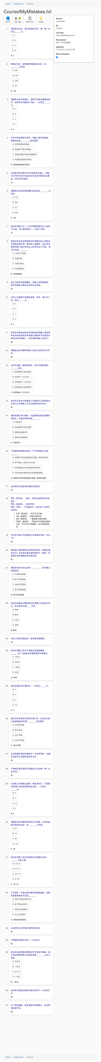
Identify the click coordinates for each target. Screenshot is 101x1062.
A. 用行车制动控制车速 (21, 899)
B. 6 (14, 113)
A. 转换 (15, 609)
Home (8, 3)
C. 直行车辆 (17, 735)
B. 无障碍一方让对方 (20, 376)
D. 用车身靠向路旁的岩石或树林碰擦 (27, 472)
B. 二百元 (16, 966)
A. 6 (14, 303)
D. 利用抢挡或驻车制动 (21, 159)
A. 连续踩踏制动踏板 (20, 144)
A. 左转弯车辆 (18, 724)
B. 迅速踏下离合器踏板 (21, 149)
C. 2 (14, 45)
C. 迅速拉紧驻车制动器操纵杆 (24, 154)
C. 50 (14, 207)
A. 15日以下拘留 (19, 253)
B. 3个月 (15, 868)
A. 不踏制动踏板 (19, 574)
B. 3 (14, 40)
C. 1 (14, 313)
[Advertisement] (75, 88)
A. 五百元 (16, 961)
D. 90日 (15, 672)
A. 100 (15, 197)
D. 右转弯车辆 (18, 740)
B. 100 (15, 75)
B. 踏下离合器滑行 (20, 904)
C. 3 (14, 699)
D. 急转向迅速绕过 (20, 437)
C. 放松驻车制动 (19, 584)
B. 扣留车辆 (17, 258)
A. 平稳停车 (17, 422)
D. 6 (14, 50)
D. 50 (14, 85)
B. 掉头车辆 (17, 730)
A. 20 (14, 828)
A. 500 (15, 70)
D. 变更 (15, 624)
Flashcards (18, 3)
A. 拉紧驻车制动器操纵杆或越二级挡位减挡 (30, 457)
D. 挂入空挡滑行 (19, 914)
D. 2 (14, 319)
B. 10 (14, 833)
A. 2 (14, 108)
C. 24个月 (16, 873)
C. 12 (14, 803)
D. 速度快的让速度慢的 (21, 387)
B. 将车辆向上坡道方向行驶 (23, 462)
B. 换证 (15, 614)
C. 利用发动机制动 (20, 909)
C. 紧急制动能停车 (20, 432)
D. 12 (14, 704)
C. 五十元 (16, 971)
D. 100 (15, 843)
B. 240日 (16, 662)
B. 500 (15, 202)
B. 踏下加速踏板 (19, 579)
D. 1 (14, 124)
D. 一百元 (16, 976)
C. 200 (15, 80)
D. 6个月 (16, 879)
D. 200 (15, 212)
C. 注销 (15, 619)
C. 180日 (16, 667)
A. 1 (14, 35)
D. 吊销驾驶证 (18, 268)
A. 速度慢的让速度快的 (21, 371)
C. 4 (14, 119)
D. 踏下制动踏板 (19, 589)
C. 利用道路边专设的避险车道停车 (26, 467)
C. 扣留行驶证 (18, 263)
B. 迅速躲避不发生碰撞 (21, 427)
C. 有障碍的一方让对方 (21, 382)
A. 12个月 (16, 863)
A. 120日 (16, 656)
